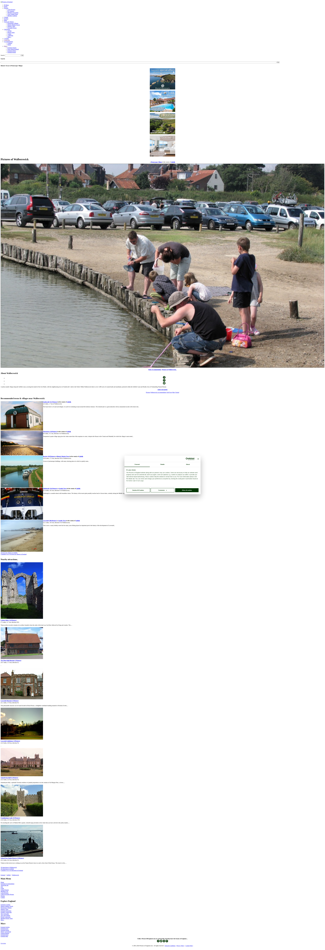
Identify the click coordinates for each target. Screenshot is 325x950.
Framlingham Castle (6, 818)
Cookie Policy (189, 945)
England (3, 875)
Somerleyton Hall (6, 777)
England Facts (4, 928)
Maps (5, 20)
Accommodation (8, 41)
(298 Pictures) (53, 520)
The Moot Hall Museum (7, 660)
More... (9, 37)
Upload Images (5, 890)
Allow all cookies (187, 490)
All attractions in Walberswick (9, 867)
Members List (4, 891)
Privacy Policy (180, 945)
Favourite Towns (12, 28)
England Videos (11, 51)
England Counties (5, 904)
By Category (10, 11)
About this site (4, 885)
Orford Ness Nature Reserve (9, 858)
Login (2, 888)
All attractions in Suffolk (7, 869)
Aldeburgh (46, 488)
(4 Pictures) (16, 741)
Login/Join (7, 40)
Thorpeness (46, 431)
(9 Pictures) (20, 858)
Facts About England (13, 49)
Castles (9, 34)
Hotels (9, 44)
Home (5, 6)
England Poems (11, 52)
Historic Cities (11, 26)
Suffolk (9, 875)
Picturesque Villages (12, 23)
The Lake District (5, 915)
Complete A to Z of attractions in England (12, 870)
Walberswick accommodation (158, 392)
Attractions (7, 29)
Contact (3, 897)
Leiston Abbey (5, 620)
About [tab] (188, 464)
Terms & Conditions (170, 945)
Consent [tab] (137, 464)
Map (173, 392)
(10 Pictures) (16, 818)
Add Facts (169, 392)
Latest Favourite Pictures (7, 894)
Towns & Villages (9, 22)
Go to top (3, 943)
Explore (6, 18)
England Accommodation (7, 884)
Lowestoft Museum (6, 700)
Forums (3, 896)
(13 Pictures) (14, 777)
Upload (6, 17)
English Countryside (6, 912)
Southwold (46, 402)
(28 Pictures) (53, 431)
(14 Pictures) (13, 620)
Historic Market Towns (13, 25)
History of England (6, 931)
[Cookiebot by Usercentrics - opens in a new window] (187, 459)
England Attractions (6, 911)
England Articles (11, 47)
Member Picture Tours (7, 918)
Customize (161, 490)
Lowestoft (46, 520)
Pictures (6, 8)
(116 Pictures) (53, 488)
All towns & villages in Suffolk (9, 552)
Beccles (45, 456)
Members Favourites (12, 12)
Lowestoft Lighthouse (7, 741)
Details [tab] (162, 464)
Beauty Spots (11, 32)
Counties (6, 38)
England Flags (4, 935)
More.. (6, 46)
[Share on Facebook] (164, 378)
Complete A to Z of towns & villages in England (13, 554)
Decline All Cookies (138, 490)
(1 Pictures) (18, 660)
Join (2, 887)
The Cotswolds (5, 914)
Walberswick (15, 875)
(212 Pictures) (53, 402)
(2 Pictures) (15, 700)
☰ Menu (6, 5)
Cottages (9, 43)
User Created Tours (12, 14)
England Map (4, 936)
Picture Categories (5, 917)
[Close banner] (198, 458)
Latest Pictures (11, 9)
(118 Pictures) (51, 456)
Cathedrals (10, 35)
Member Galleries (12, 15)
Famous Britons (5, 933)
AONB (9, 31)
